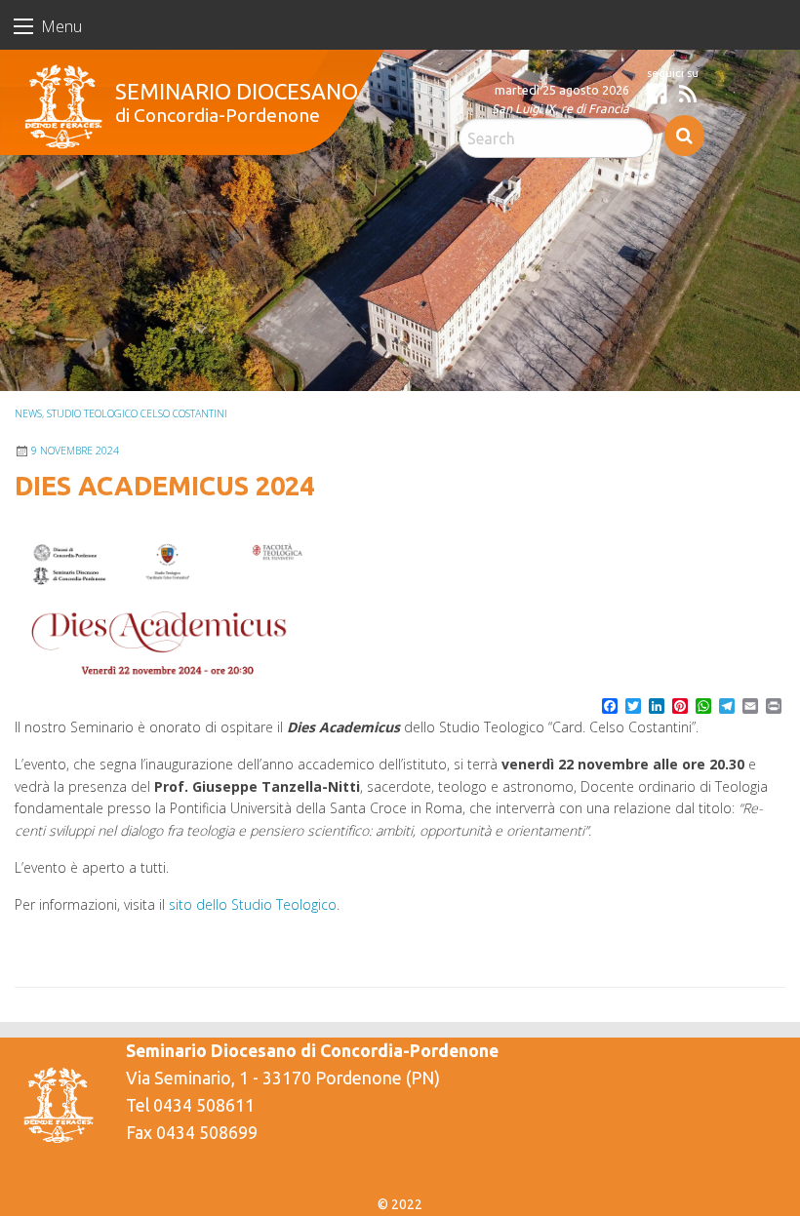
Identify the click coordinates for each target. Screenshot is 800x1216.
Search (684, 135)
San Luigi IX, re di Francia (560, 108)
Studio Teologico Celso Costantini (137, 413)
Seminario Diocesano (236, 91)
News (28, 413)
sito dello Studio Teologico (253, 904)
